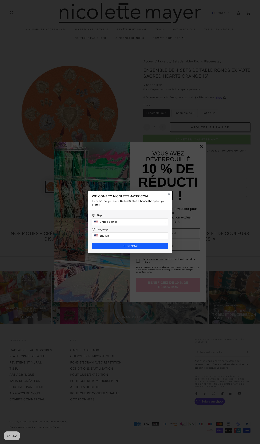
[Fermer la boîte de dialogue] (169, 194)
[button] (130, 221)
